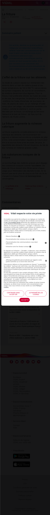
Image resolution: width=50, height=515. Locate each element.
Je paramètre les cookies (36, 293)
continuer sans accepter (13, 293)
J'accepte (25, 300)
